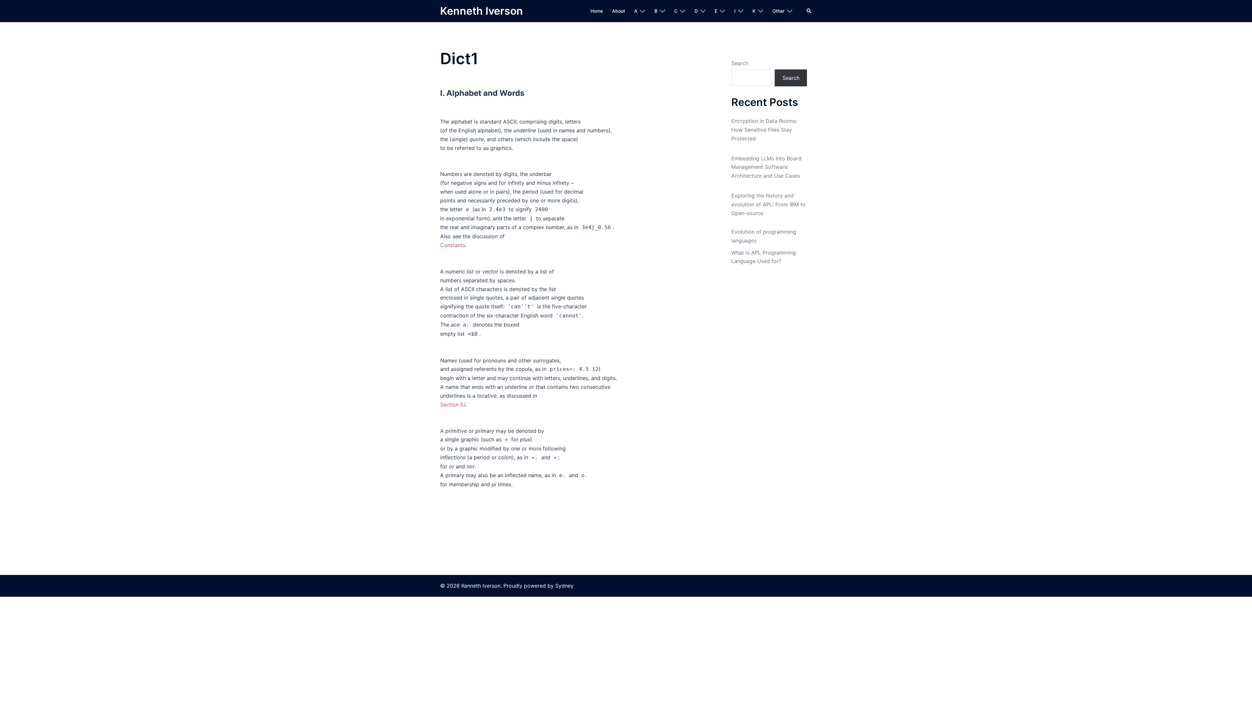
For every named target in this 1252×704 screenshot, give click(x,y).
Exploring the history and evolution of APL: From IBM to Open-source (768, 204)
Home (596, 11)
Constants (452, 245)
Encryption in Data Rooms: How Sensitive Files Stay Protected (764, 130)
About (618, 11)
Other (778, 11)
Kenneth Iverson (481, 11)
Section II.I (453, 404)
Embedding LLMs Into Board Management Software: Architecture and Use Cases (766, 167)
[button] (809, 11)
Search (739, 63)
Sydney (564, 585)
